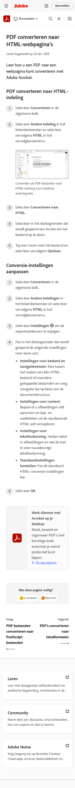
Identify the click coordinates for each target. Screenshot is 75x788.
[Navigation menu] (6, 5)
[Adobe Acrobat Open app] (70, 19)
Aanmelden (62, 5)
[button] (46, 5)
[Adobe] (21, 5)
